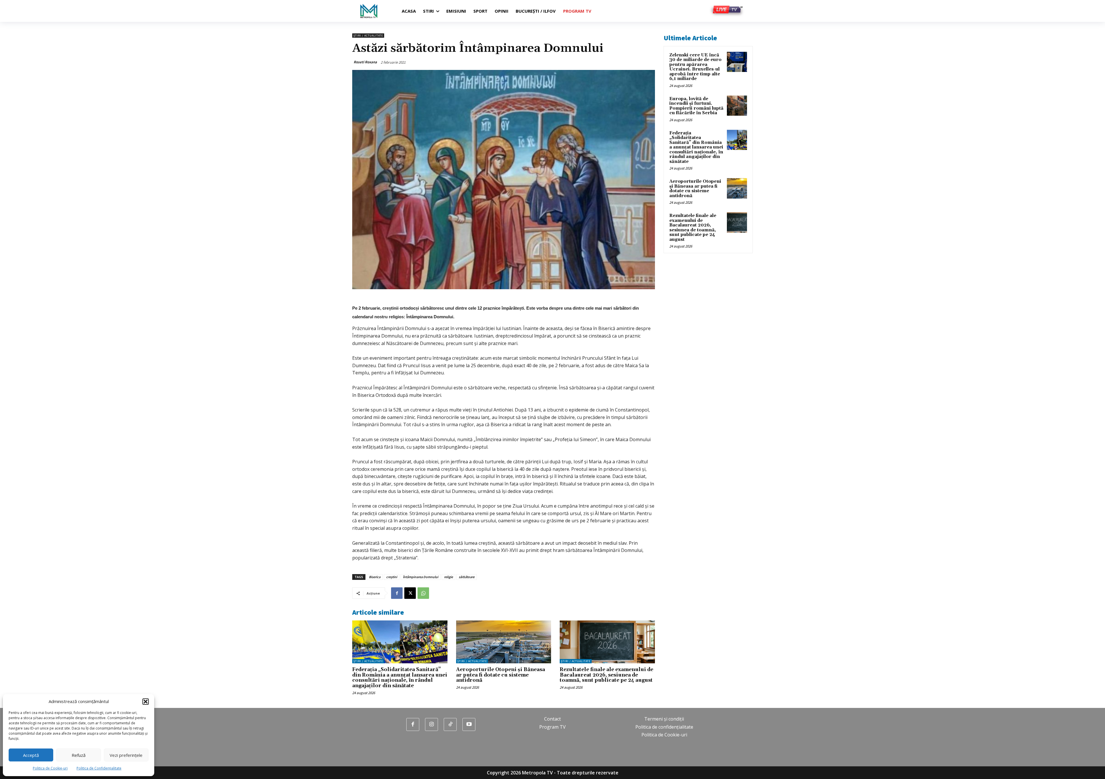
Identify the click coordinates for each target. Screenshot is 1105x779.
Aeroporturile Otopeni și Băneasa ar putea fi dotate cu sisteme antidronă (500, 674)
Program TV (552, 727)
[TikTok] (450, 724)
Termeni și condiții (664, 719)
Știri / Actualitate (368, 35)
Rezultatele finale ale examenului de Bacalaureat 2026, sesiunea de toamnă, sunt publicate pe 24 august (606, 674)
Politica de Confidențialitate (99, 768)
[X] (410, 593)
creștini (391, 577)
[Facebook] (397, 593)
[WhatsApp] (423, 593)
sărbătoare (467, 577)
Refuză (78, 755)
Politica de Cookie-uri (50, 768)
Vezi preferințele (126, 755)
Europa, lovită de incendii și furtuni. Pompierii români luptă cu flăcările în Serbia (696, 106)
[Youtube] (468, 724)
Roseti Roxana (365, 62)
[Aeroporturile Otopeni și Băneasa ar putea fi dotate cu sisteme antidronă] (503, 641)
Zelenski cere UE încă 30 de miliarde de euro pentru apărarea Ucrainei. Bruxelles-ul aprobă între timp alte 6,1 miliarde (695, 67)
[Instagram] (431, 724)
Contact (552, 719)
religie (448, 577)
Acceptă (31, 755)
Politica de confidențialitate (664, 727)
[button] (145, 701)
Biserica (374, 577)
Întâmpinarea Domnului (420, 577)
